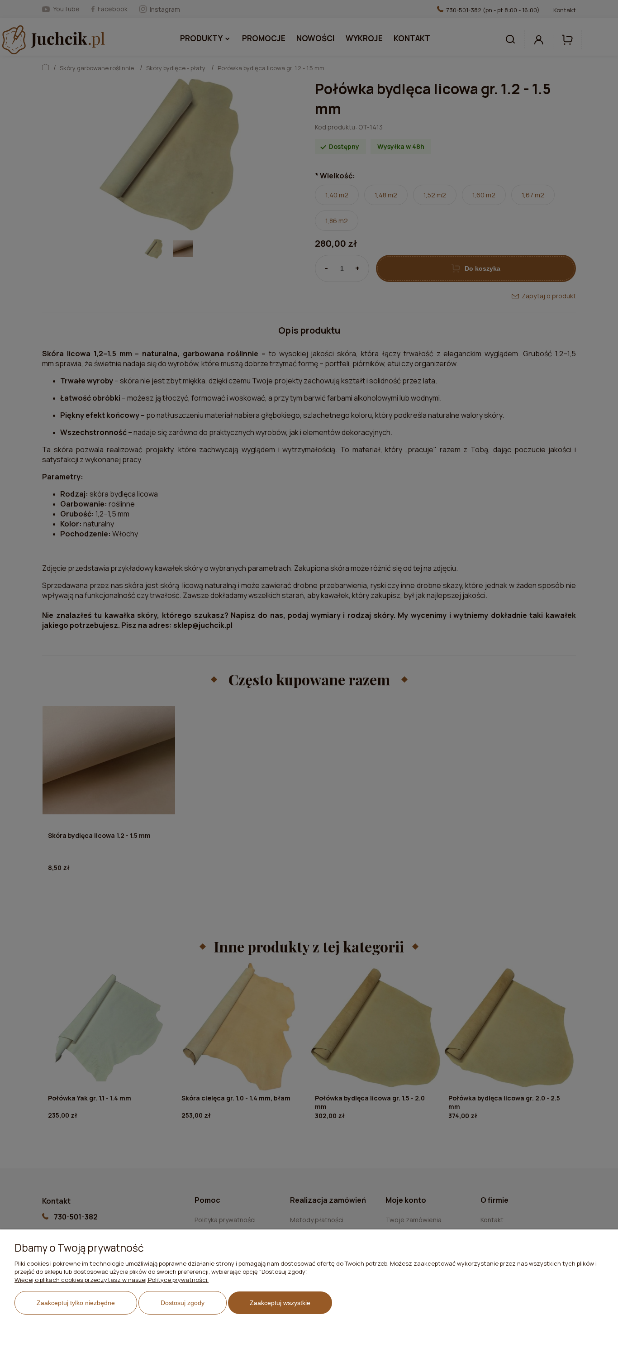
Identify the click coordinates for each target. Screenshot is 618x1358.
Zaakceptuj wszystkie (280, 1302)
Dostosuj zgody (182, 1302)
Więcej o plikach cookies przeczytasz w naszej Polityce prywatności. (111, 1280)
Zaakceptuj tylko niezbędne (76, 1302)
